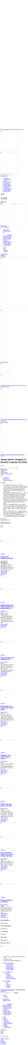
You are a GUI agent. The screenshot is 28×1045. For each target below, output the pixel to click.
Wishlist (8, 987)
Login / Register (7, 1027)
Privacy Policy (9, 977)
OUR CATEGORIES (8, 963)
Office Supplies (6, 186)
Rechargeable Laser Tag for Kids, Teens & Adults (7, 707)
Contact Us (8, 975)
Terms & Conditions (11, 978)
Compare (8, 986)
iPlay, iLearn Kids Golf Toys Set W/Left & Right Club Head (7, 854)
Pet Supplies (6, 187)
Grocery (5, 181)
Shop (7, 982)
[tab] (15, 477)
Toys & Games (6, 191)
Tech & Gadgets (7, 190)
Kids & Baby (6, 183)
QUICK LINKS (7, 981)
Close (2, 1031)
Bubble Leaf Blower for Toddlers (6, 900)
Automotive (6, 178)
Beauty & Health (7, 179)
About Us (8, 974)
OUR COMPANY (7, 972)
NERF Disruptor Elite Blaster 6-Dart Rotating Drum (12, 454)
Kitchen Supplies (7, 185)
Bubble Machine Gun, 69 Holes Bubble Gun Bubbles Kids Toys (7, 606)
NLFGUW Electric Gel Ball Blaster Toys (7, 658)
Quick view (3, 574)
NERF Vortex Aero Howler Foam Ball (6, 804)
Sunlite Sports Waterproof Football (7, 557)
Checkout (8, 984)
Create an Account (5, 1038)
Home (2, 385)
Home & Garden (7, 182)
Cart (7, 983)
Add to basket (4, 469)
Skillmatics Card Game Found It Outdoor (5, 757)
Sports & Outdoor (7, 188)
